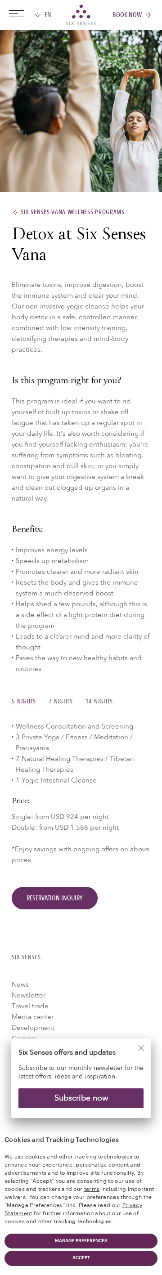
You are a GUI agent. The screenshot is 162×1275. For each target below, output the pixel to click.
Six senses (81, 14)
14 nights (99, 701)
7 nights (61, 701)
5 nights (24, 701)
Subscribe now (81, 1098)
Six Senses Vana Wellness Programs (72, 212)
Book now (127, 15)
